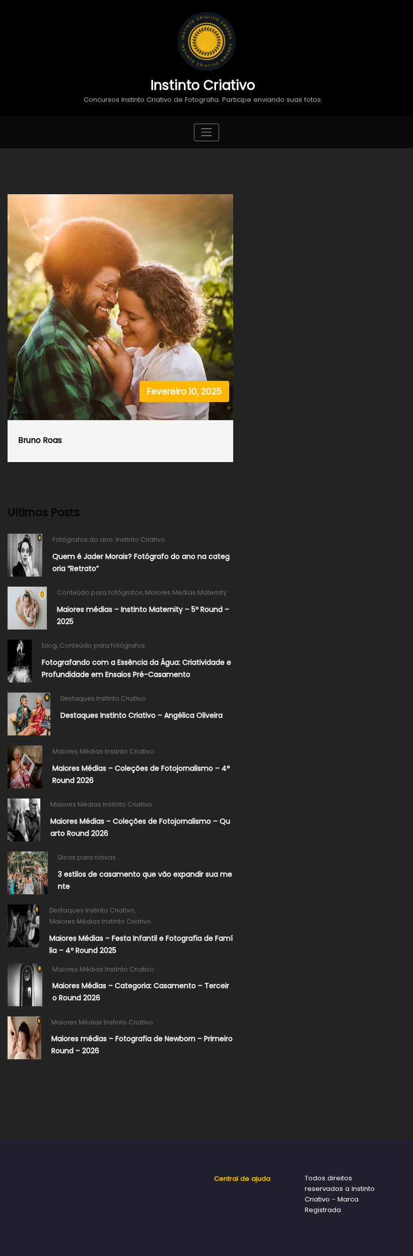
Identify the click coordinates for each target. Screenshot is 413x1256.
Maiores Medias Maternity (186, 592)
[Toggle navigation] (206, 132)
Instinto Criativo (203, 85)
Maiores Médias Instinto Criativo (103, 751)
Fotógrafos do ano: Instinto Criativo (108, 539)
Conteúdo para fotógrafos (100, 592)
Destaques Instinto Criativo (103, 698)
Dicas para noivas (87, 857)
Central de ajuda (242, 1178)
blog (49, 645)
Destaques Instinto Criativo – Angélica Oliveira (141, 715)
